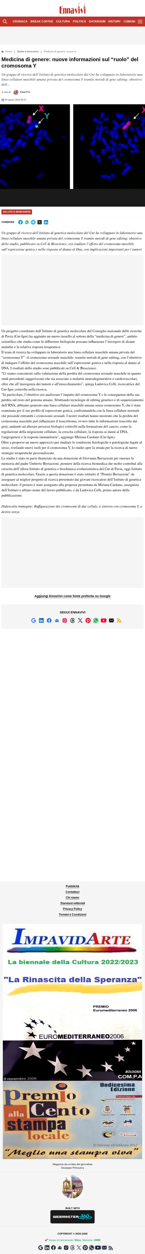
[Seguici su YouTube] (103, 620)
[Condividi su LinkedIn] (46, 222)
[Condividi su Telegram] (33, 222)
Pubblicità (72, 886)
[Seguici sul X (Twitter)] (80, 620)
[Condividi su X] (39, 222)
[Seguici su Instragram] (65, 620)
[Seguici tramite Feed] (119, 620)
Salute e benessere (28, 51)
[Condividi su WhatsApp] (27, 222)
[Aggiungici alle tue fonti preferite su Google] (33, 620)
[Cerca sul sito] (5, 21)
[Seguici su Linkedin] (41, 620)
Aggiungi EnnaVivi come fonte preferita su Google (72, 596)
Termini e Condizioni (72, 914)
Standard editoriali (72, 903)
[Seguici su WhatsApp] (96, 620)
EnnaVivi (24, 92)
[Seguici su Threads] (72, 620)
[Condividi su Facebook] (20, 222)
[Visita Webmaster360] (72, 1216)
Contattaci (72, 891)
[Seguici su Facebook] (49, 620)
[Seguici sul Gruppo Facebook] (57, 620)
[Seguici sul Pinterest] (88, 620)
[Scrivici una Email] (111, 620)
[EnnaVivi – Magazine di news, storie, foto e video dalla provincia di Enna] (73, 8)
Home (8, 51)
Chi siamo (72, 897)
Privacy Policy (72, 908)
